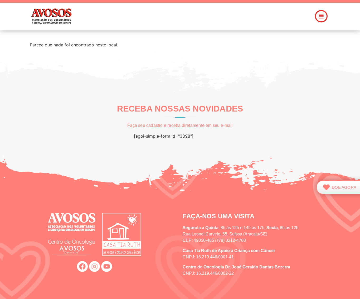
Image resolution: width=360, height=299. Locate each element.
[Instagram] (94, 266)
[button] (210, 16)
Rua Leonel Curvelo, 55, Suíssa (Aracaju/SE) (225, 234)
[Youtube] (106, 266)
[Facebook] (82, 266)
